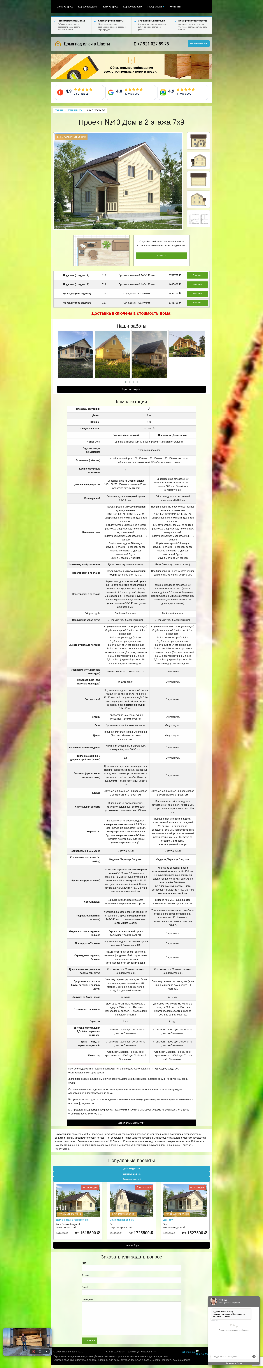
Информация (154, 6)
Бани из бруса (110, 6)
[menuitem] (65, 7)
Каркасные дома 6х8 (132, 1179)
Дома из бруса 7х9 (131, 1169)
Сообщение (87, 1299)
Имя (84, 1263)
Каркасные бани (132, 6)
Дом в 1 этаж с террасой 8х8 (72, 1219)
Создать (161, 255)
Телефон (86, 1275)
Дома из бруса (65, 6)
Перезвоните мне (198, 43)
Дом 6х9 (168, 1219)
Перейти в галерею (131, 389)
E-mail (85, 1287)
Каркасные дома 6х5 (132, 1174)
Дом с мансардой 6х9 (122, 1219)
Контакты (175, 6)
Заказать (197, 275)
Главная (59, 110)
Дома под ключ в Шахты (86, 44)
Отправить (89, 1340)
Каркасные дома (88, 6)
